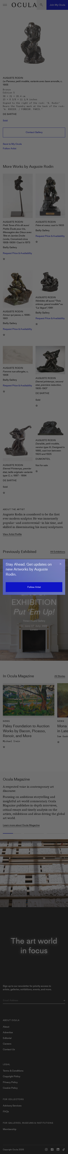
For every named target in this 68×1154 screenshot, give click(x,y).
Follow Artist (34, 587)
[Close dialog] (60, 564)
